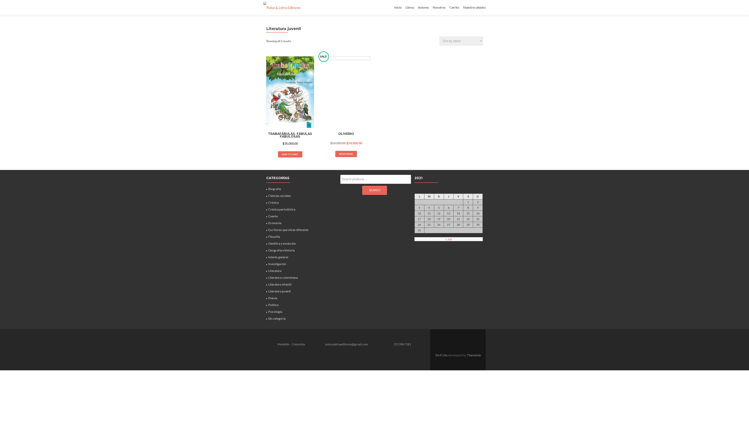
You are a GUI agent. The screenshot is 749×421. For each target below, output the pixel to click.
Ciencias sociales (279, 195)
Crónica (273, 202)
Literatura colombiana (283, 277)
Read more (346, 153)
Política (273, 305)
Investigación (277, 264)
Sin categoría (277, 318)
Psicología (275, 311)
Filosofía (274, 236)
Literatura (274, 270)
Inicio (398, 7)
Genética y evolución (282, 243)
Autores (423, 7)
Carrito (454, 7)
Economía (274, 223)
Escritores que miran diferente (288, 230)
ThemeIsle (474, 355)
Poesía (272, 298)
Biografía (274, 189)
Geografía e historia (281, 250)
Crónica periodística (281, 209)
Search (374, 190)
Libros (410, 7)
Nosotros (439, 7)
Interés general (278, 257)
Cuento (273, 216)
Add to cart (290, 154)
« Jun (448, 239)
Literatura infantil (279, 284)
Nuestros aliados (474, 7)
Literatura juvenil (279, 291)
